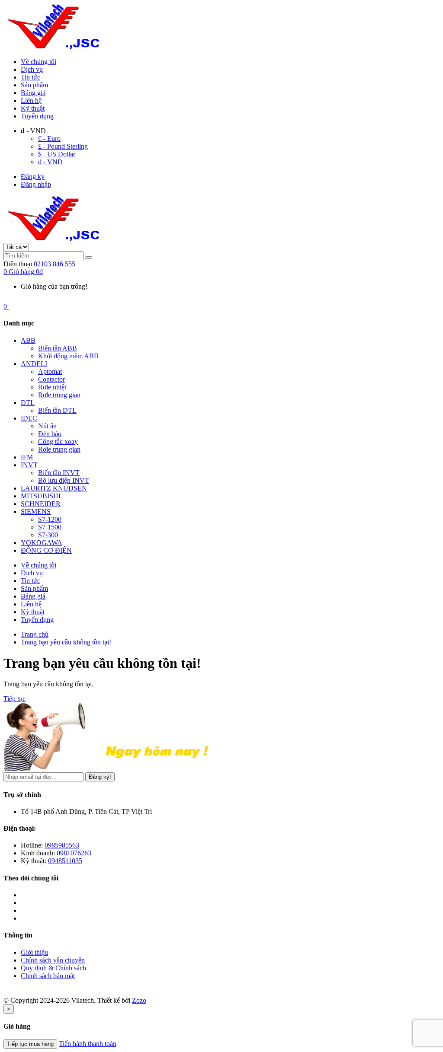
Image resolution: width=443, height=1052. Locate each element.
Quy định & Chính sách (53, 968)
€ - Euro (49, 138)
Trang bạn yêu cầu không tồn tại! (66, 642)
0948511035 (65, 860)
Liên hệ (31, 100)
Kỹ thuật (33, 108)
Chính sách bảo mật (48, 975)
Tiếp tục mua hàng (30, 1044)
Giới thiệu (34, 952)
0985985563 (62, 845)
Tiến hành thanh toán (87, 1043)
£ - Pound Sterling (63, 146)
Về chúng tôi (38, 61)
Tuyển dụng (37, 116)
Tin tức (30, 77)
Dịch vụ (32, 69)
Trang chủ (34, 634)
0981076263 (74, 853)
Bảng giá (33, 92)
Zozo (139, 1000)
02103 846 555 (54, 264)
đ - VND (50, 162)
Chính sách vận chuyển (53, 960)
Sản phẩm (34, 85)
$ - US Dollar (56, 154)
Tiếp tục (14, 698)
